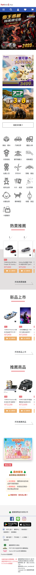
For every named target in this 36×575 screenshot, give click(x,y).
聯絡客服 (24, 529)
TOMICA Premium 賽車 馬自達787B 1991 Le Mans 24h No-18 (10, 332)
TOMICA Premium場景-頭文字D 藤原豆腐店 (10, 402)
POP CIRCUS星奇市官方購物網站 (18, 548)
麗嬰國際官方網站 (14, 545)
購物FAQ (16, 529)
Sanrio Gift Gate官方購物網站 (17, 551)
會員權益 (13, 532)
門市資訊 (16, 537)
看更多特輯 (17, 125)
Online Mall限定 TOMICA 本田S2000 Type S (25, 263)
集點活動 (8, 465)
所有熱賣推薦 (20, 281)
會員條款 (6, 532)
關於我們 (9, 537)
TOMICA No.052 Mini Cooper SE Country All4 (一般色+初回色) (10, 263)
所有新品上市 (20, 351)
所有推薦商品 (20, 421)
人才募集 (24, 537)
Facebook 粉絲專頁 (6, 554)
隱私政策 (6, 539)
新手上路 (9, 529)
